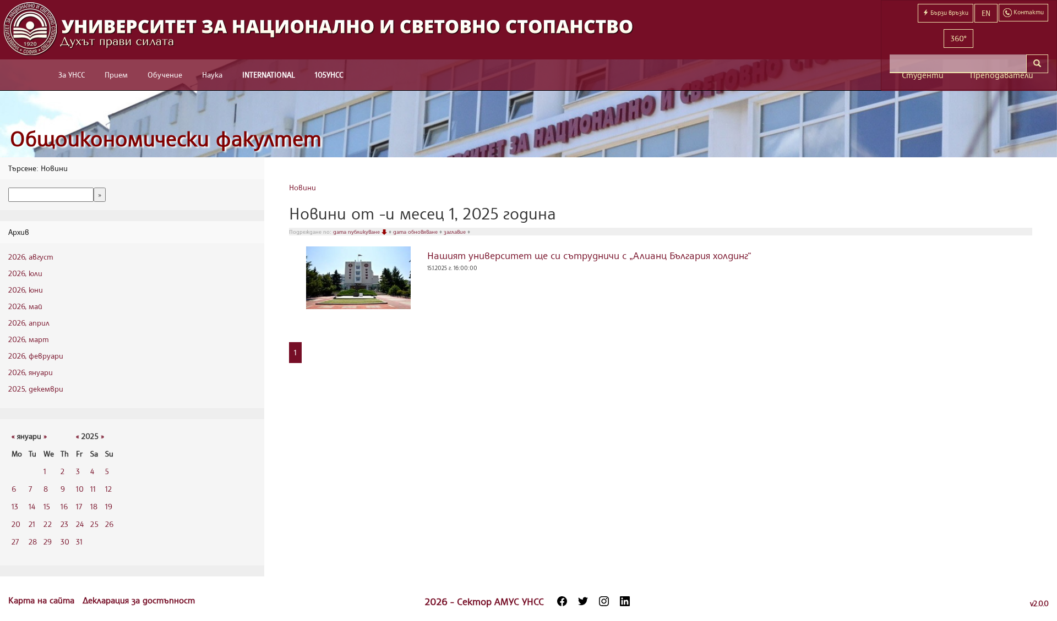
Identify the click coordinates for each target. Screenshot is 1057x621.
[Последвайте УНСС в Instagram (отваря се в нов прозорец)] (604, 601)
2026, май (25, 306)
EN (986, 13)
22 (47, 524)
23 (64, 524)
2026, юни (25, 289)
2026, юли (25, 273)
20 (16, 524)
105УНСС (329, 74)
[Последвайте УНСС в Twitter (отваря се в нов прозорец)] (583, 601)
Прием (116, 74)
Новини (302, 187)
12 (108, 488)
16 (64, 506)
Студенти (923, 75)
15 (46, 506)
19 (108, 506)
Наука (212, 74)
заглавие (455, 231)
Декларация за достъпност (139, 600)
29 (47, 541)
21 (32, 524)
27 (15, 541)
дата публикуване (357, 231)
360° (958, 38)
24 (80, 524)
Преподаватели (1001, 75)
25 (94, 524)
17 (79, 506)
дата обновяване (416, 231)
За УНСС (71, 74)
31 (79, 541)
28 (33, 541)
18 (93, 506)
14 (32, 506)
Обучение (165, 74)
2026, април (29, 322)
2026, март (28, 339)
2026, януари (30, 372)
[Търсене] (1037, 63)
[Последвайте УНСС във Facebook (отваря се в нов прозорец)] (562, 601)
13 (15, 506)
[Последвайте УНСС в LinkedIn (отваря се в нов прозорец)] (625, 601)
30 (65, 541)
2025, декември (35, 388)
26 (109, 524)
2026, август (30, 256)
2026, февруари (35, 355)
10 (80, 488)
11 (93, 488)
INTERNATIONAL (268, 74)
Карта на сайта (42, 600)
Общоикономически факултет (166, 138)
